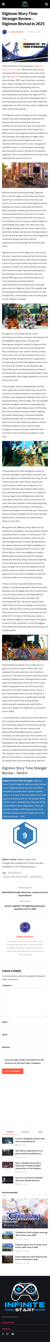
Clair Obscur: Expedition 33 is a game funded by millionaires (29, 1152)
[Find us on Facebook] (2, 1334)
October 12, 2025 (34, 32)
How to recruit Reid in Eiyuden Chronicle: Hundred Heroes (29, 1179)
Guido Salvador (17, 32)
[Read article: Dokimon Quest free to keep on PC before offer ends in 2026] (7, 1247)
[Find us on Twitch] (7, 1334)
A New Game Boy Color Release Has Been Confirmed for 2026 (31, 1258)
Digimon (15, 76)
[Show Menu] (3, 4)
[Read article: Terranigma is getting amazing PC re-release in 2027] (25, 1214)
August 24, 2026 (12, 1225)
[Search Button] (46, 4)
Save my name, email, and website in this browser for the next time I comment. (24, 1061)
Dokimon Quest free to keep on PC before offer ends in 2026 (31, 1246)
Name (5, 1022)
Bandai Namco (14, 873)
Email (5, 1034)
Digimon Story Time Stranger (15, 877)
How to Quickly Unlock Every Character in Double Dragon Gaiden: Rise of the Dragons (28, 1166)
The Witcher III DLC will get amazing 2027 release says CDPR (31, 1233)
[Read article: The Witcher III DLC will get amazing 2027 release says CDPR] (7, 1235)
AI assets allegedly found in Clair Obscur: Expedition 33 (30, 1140)
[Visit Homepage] (25, 4)
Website (6, 1047)
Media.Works (36, 877)
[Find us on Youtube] (13, 1334)
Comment (7, 985)
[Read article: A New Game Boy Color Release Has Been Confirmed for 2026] (7, 1259)
